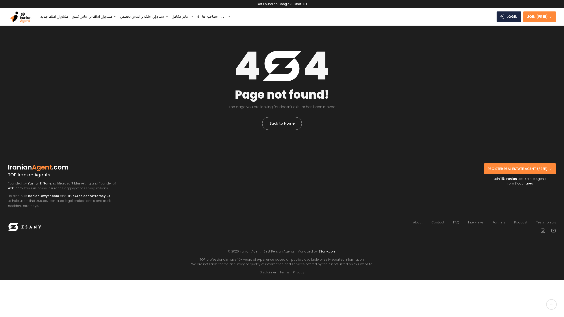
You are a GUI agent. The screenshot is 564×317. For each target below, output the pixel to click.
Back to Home (282, 123)
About (418, 222)
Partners (498, 222)
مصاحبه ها (210, 17)
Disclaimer (268, 272)
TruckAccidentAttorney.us (88, 196)
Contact (437, 222)
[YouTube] (553, 230)
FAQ (456, 222)
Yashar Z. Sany (39, 183)
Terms (284, 272)
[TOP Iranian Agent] (20, 17)
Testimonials (546, 222)
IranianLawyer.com (43, 196)
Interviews (476, 222)
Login (511, 16)
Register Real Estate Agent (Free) (518, 168)
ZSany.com (327, 251)
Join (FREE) (537, 16)
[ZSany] (24, 226)
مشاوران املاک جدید (54, 17)
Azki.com (15, 188)
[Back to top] (551, 304)
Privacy (298, 272)
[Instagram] (542, 230)
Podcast (520, 222)
